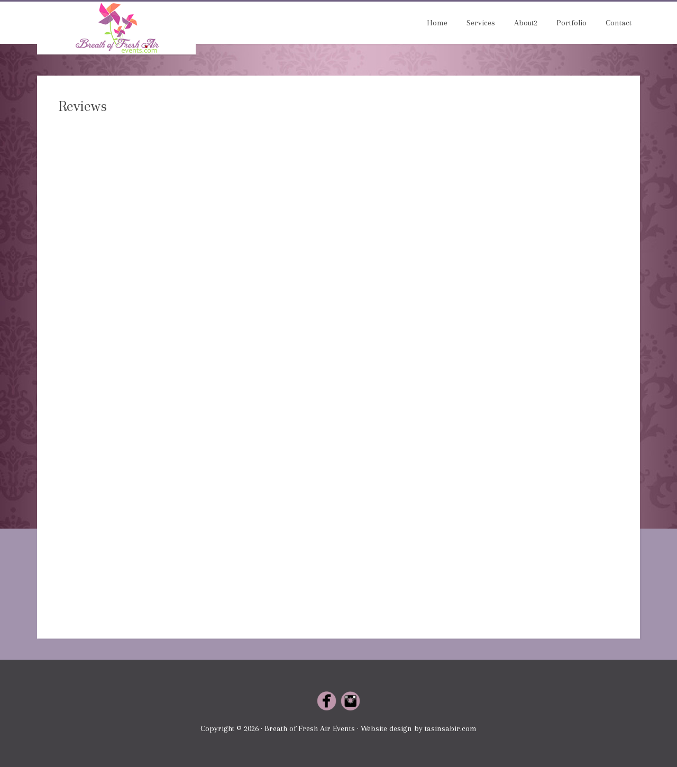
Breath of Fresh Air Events (116, 28)
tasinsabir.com (451, 728)
